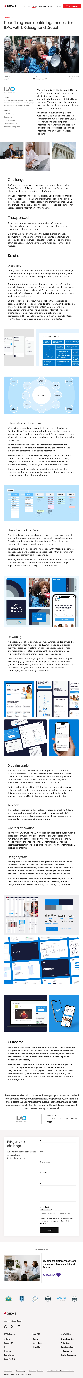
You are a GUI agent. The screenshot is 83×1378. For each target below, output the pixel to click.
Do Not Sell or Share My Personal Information (60, 1371)
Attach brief (44, 1207)
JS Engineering (66, 1351)
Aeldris (7, 1339)
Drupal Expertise (67, 1339)
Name (42, 1141)
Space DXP (8, 1343)
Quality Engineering (68, 1355)
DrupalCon (37, 1347)
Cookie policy (20, 1371)
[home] (10, 6)
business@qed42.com (13, 1321)
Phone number (45, 1162)
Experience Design (68, 1347)
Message (43, 1184)
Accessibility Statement (36, 1371)
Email (42, 1151)
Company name (46, 1172)
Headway (8, 1351)
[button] (26, 6)
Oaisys (35, 1339)
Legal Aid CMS (9, 1359)
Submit (49, 1230)
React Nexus (37, 1343)
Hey (5, 1347)
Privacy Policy (8, 1371)
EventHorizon (9, 1355)
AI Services (65, 1343)
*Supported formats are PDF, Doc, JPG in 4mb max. (55, 1213)
